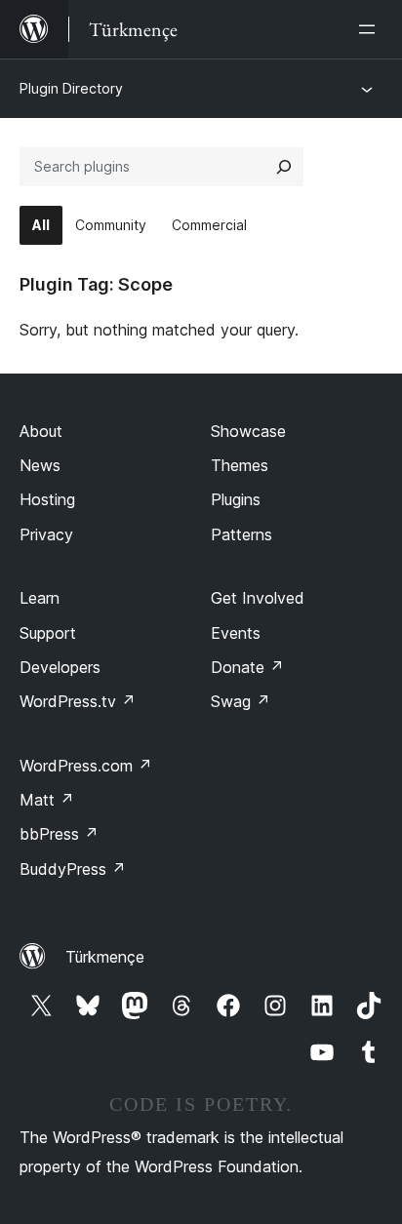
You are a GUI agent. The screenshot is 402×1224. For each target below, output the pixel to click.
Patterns (241, 534)
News (40, 465)
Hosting (47, 499)
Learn (40, 598)
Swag (240, 701)
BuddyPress (73, 869)
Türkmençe (104, 957)
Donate (247, 667)
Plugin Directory (71, 88)
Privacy (46, 534)
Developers (60, 667)
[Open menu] (371, 29)
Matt (47, 799)
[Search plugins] (283, 166)
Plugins (236, 499)
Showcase (248, 431)
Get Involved (257, 598)
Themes (239, 465)
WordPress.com (86, 765)
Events (236, 633)
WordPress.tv (78, 701)
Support (48, 633)
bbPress (59, 834)
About (41, 431)
